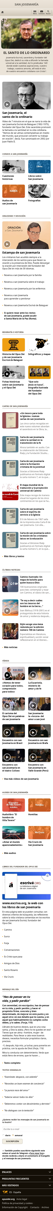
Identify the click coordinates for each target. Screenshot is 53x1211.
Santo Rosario (11, 970)
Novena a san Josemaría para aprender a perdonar (17, 297)
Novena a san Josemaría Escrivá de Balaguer (26, 305)
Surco (7, 936)
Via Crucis (9, 976)
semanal (18, 1135)
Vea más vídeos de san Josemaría (21, 778)
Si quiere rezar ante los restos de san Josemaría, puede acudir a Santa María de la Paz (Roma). (20, 315)
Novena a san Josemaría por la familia (23, 275)
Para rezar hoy (36, 1153)
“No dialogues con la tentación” (19, 1110)
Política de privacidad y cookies (17, 1203)
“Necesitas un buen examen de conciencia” (24, 1083)
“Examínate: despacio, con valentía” (21, 1077)
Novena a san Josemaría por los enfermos (24, 288)
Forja (6, 943)
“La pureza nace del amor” (16, 1090)
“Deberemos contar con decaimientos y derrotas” (27, 1103)
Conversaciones (12, 949)
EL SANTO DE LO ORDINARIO (26, 53)
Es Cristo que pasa (13, 956)
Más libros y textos (14, 556)
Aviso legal (21, 1199)
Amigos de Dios (11, 963)
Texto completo (12, 1062)
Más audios (10, 853)
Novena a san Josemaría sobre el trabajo (24, 281)
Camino (8, 929)
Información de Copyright (15, 1207)
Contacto (34, 1207)
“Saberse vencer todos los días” (18, 1097)
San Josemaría (26, 4)
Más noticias (10, 647)
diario (7, 1135)
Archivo (45, 1207)
